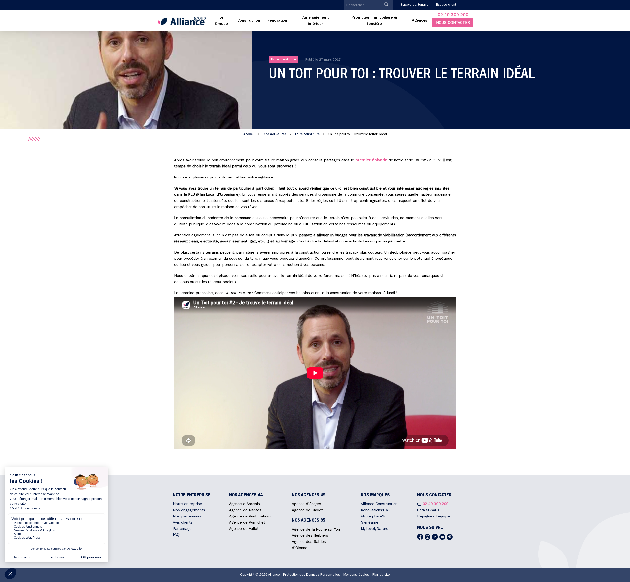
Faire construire (283, 59)
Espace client (446, 5)
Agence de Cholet (307, 511)
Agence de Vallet (244, 529)
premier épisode (371, 160)
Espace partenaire (415, 5)
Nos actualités (274, 134)
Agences (419, 21)
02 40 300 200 (453, 15)
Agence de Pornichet (247, 523)
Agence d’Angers (306, 504)
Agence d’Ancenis (244, 504)
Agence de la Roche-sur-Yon (316, 530)
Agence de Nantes (245, 511)
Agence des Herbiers (310, 536)
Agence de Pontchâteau (250, 517)
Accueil (248, 134)
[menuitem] (221, 21)
